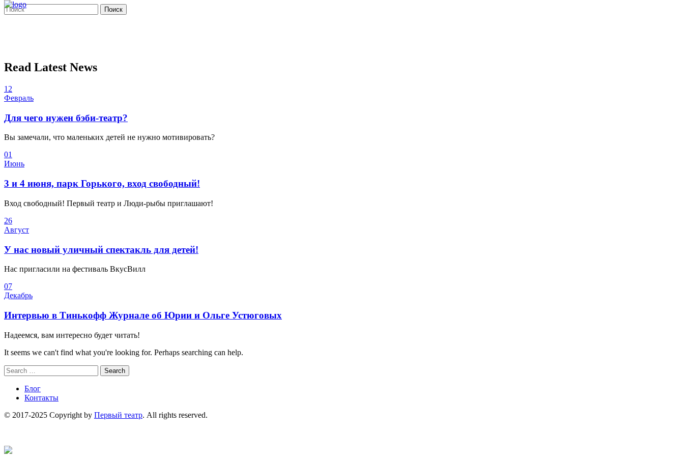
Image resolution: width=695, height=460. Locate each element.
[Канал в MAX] (8, 451)
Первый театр (118, 415)
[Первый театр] (15, 4)
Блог (32, 388)
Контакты (41, 397)
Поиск (113, 9)
